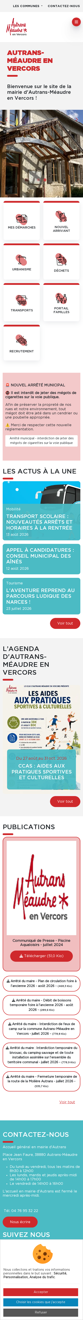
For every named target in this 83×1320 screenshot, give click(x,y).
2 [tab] (45, 180)
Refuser (41, 1312)
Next (76, 119)
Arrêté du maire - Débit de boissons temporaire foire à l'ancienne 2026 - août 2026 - (41, 1005)
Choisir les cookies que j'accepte (40, 1302)
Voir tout (65, 623)
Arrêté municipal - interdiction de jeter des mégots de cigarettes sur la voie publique (42, 441)
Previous (6, 119)
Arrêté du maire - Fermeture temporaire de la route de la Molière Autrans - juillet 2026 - (42, 1081)
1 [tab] (38, 180)
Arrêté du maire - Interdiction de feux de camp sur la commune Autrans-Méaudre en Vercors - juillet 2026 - (42, 1028)
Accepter (41, 1292)
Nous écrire (20, 1222)
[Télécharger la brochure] (41, 888)
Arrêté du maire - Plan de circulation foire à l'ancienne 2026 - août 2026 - (43, 983)
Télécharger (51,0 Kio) (43, 956)
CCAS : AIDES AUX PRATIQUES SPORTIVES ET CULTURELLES (42, 772)
